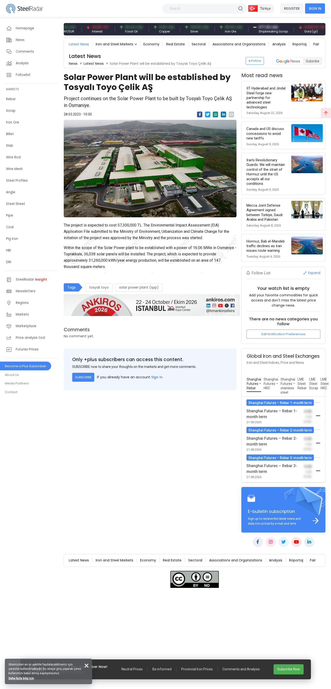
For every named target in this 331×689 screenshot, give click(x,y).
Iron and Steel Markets (114, 44)
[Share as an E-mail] (231, 114)
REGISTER (292, 8)
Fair (316, 44)
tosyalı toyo (99, 287)
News (73, 63)
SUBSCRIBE (83, 377)
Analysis (279, 44)
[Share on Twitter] (207, 114)
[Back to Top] (326, 113)
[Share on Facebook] (199, 114)
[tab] (254, 384)
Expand (313, 272)
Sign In (157, 377)
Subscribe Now (288, 669)
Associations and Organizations (239, 44)
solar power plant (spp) (139, 287)
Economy (151, 44)
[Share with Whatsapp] (215, 114)
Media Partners (17, 383)
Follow (256, 60)
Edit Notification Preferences (283, 334)
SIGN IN (315, 8)
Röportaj (299, 44)
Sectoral (199, 44)
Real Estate (175, 44)
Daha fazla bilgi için (21, 678)
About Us (12, 375)
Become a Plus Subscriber (25, 366)
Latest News (79, 44)
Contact (11, 392)
